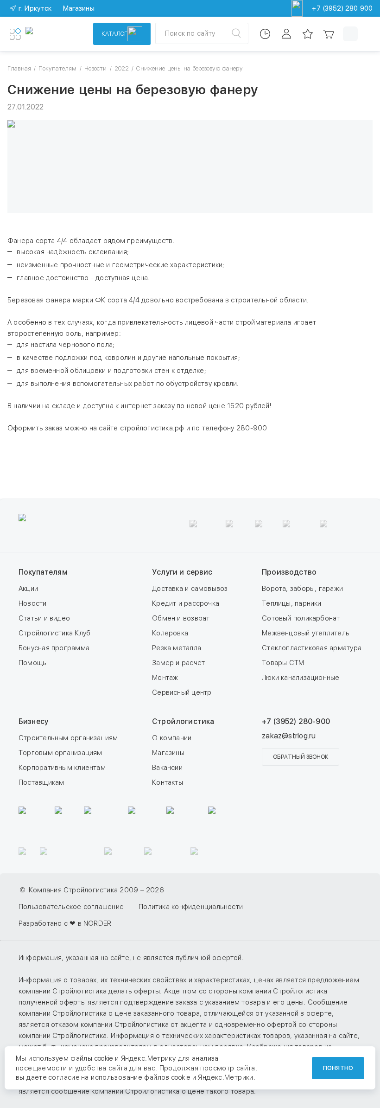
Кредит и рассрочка (185, 603)
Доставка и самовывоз (190, 588)
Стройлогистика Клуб (54, 633)
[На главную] (53, 34)
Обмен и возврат (180, 618)
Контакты (167, 782)
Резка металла (176, 648)
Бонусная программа (54, 648)
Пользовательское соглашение (71, 907)
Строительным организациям (68, 738)
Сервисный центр (181, 692)
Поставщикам (41, 782)
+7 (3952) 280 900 (342, 8)
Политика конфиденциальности (191, 907)
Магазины (168, 753)
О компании (171, 738)
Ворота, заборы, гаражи (302, 588)
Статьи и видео (44, 618)
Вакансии (167, 767)
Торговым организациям (60, 753)
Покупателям (43, 572)
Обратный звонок (300, 757)
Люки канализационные (301, 677)
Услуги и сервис (182, 572)
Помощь (32, 663)
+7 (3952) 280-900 (296, 721)
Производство (289, 572)
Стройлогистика (183, 721)
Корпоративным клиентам (62, 767)
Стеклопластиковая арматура (311, 648)
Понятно (338, 1067)
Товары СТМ (283, 663)
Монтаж (165, 677)
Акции (28, 588)
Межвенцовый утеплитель (305, 633)
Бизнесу (33, 721)
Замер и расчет (178, 663)
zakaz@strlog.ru (289, 735)
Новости (33, 603)
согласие (64, 1077)
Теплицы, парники (292, 603)
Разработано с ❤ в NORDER (65, 923)
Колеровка (170, 633)
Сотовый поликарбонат (301, 618)
